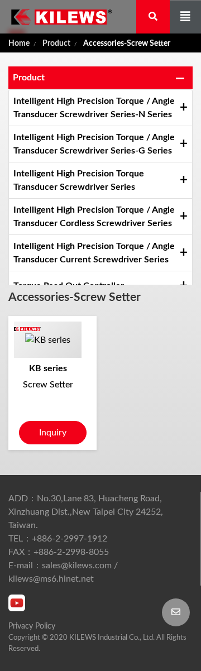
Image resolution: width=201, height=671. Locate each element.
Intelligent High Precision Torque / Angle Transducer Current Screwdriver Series (94, 253)
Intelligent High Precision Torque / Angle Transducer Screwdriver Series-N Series (94, 108)
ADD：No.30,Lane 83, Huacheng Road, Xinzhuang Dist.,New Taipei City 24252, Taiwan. (85, 512)
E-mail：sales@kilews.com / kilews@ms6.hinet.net (63, 572)
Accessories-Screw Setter (126, 43)
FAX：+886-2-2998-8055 (58, 552)
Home (19, 43)
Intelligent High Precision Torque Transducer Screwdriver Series (78, 180)
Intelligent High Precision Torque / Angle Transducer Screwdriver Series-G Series (94, 144)
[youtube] (16, 603)
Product (56, 43)
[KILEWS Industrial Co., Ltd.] (56, 16)
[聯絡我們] (176, 612)
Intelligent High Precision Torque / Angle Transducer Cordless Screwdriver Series (94, 216)
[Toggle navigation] (185, 17)
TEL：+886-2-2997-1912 (57, 538)
